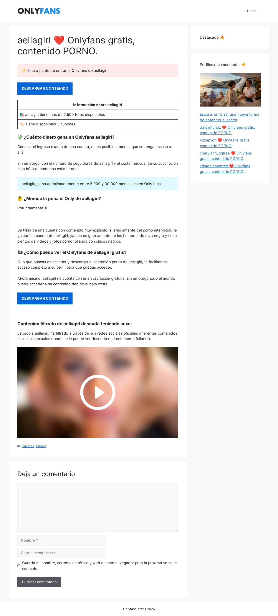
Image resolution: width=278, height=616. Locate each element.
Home (251, 11)
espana (41, 446)
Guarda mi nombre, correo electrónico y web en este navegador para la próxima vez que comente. (99, 566)
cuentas (28, 446)
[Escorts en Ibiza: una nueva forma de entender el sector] (230, 90)
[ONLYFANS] (39, 10)
